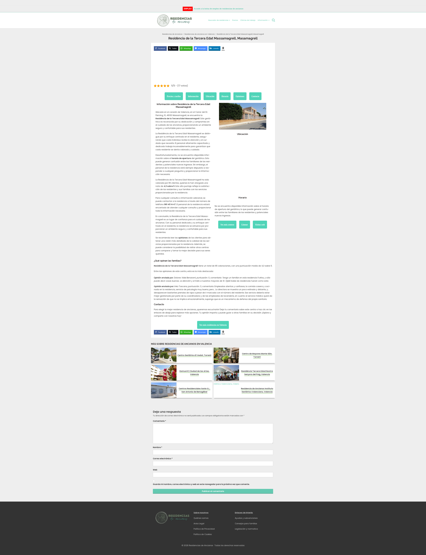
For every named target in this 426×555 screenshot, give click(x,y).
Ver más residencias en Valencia (213, 325)
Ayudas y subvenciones (246, 518)
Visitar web (260, 224)
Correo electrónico (163, 458)
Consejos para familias (246, 523)
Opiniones (240, 96)
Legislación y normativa (246, 529)
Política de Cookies (203, 534)
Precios (235, 20)
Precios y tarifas (174, 96)
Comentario (159, 421)
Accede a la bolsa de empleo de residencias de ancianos (218, 9)
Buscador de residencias (218, 20)
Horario (225, 96)
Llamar (244, 224)
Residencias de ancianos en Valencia (200, 34)
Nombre (157, 447)
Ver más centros (227, 224)
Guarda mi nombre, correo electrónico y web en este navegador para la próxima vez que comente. (201, 484)
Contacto (255, 96)
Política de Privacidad (204, 529)
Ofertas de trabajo (247, 20)
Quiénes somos (201, 518)
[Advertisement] (213, 67)
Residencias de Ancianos (172, 34)
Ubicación (210, 96)
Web (155, 469)
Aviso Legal (199, 523)
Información (193, 96)
